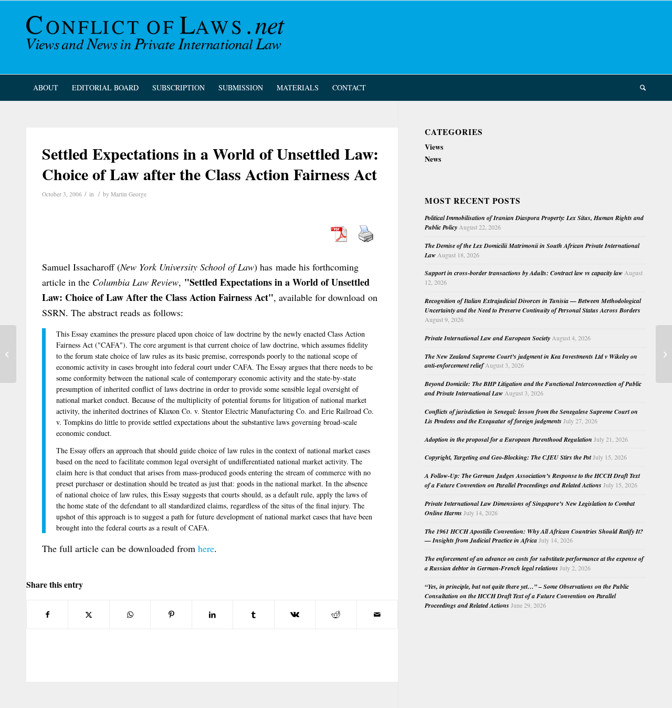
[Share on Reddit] (336, 614)
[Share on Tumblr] (253, 614)
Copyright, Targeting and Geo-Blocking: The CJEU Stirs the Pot (508, 457)
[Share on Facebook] (47, 614)
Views (434, 146)
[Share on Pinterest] (171, 614)
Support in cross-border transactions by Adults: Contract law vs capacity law (524, 272)
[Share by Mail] (377, 614)
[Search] (639, 88)
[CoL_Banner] (157, 37)
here (206, 548)
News (433, 158)
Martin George (128, 194)
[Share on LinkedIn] (212, 614)
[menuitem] (45, 88)
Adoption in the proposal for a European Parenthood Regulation (508, 439)
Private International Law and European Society (487, 338)
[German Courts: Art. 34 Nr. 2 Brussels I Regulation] (8, 354)
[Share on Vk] (295, 614)
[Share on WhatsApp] (130, 614)
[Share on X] (88, 614)
